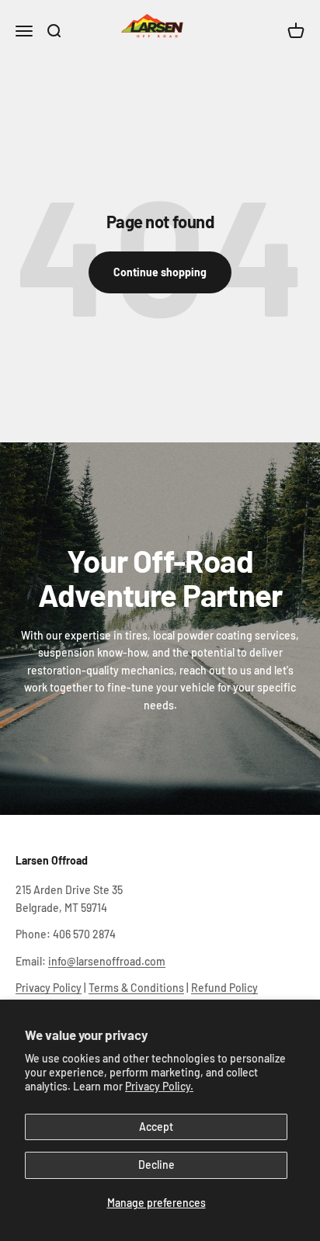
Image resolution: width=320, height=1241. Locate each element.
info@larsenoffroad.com (106, 961)
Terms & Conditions (136, 987)
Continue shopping (160, 272)
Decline (156, 1164)
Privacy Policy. (159, 1086)
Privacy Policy (49, 987)
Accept (156, 1126)
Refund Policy (224, 987)
